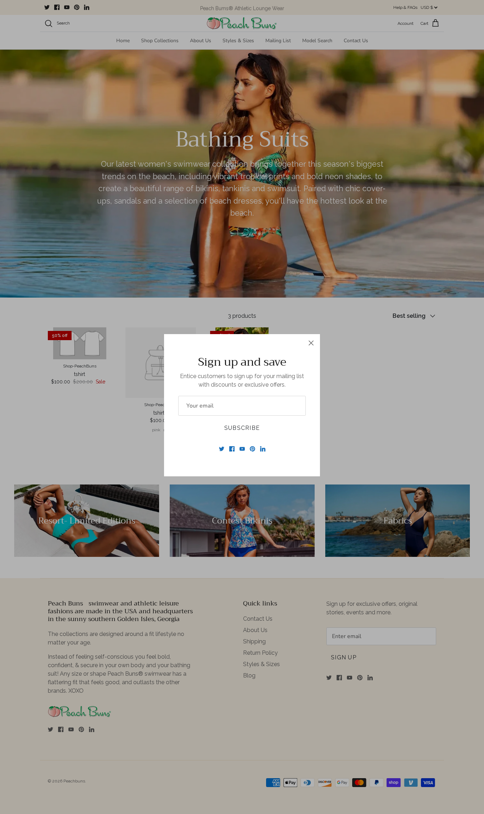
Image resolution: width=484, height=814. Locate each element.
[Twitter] (221, 449)
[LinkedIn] (262, 449)
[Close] (311, 343)
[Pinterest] (252, 449)
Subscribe (242, 428)
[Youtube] (242, 449)
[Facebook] (232, 449)
